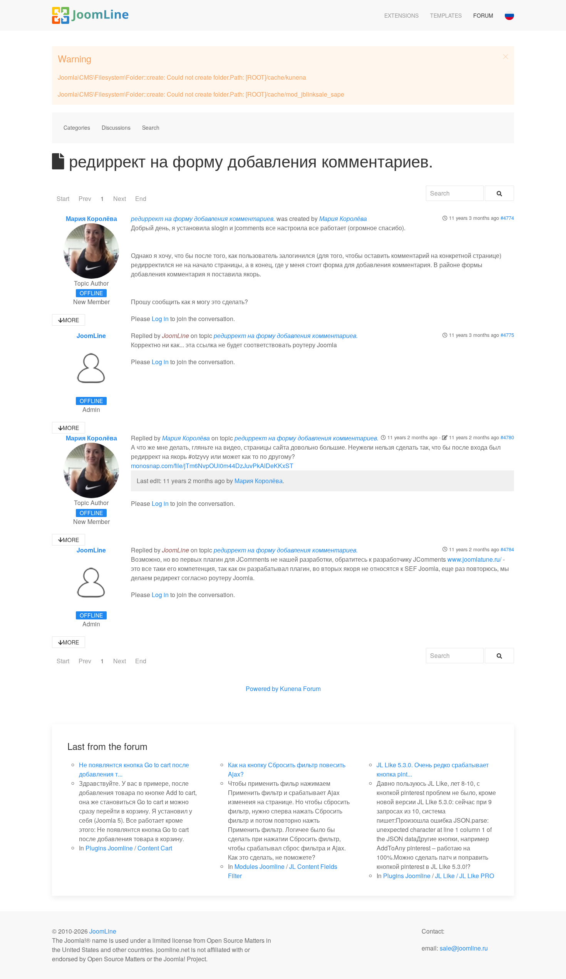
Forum (483, 15)
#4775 (507, 334)
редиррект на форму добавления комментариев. (203, 218)
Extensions (401, 15)
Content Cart (154, 847)
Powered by (262, 688)
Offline (91, 293)
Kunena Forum (300, 688)
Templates (446, 15)
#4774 (507, 217)
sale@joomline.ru (464, 948)
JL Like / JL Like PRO (464, 875)
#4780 (507, 437)
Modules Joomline (259, 866)
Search (150, 127)
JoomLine (91, 335)
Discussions (116, 127)
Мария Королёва (91, 218)
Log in (160, 318)
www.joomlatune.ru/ (474, 559)
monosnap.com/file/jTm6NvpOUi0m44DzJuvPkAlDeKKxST (212, 465)
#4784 (507, 549)
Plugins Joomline (109, 847)
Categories (77, 127)
